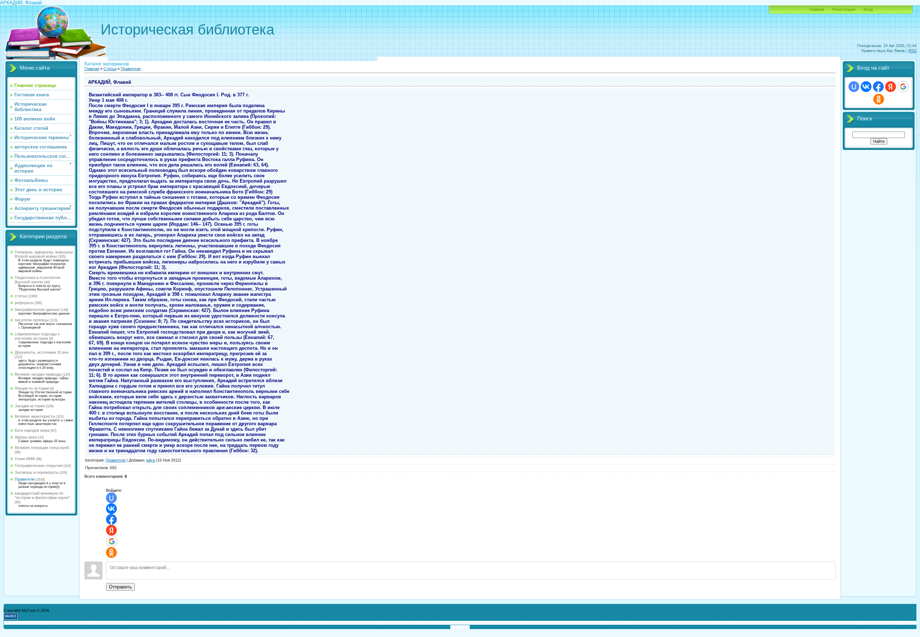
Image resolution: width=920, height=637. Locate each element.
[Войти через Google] (112, 541)
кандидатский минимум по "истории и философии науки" (42, 495)
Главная (816, 9)
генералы (12, 622)
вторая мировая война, (842, 623)
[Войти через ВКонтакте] (111, 508)
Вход (868, 9)
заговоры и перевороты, (693, 623)
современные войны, (881, 623)
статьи (21, 296)
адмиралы (32, 623)
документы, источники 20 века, (310, 623)
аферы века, (537, 623)
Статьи (110, 69)
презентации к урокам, (755, 623)
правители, (725, 623)
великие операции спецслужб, (575, 623)
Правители (24, 479)
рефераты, (115, 623)
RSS (912, 51)
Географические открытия (39, 465)
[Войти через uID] (111, 497)
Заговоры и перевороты (37, 472)
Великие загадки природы (38, 374)
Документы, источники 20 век (42, 352)
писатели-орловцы (32, 320)
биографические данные (37, 309)
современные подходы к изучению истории (37, 336)
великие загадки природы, (360, 623)
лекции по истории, (401, 623)
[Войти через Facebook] (111, 519)
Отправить (120, 587)
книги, (815, 623)
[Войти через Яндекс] (111, 530)
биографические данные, (148, 623)
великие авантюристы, (470, 623)
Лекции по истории (32, 388)
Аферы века (26, 437)
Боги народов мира (32, 430)
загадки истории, (434, 623)
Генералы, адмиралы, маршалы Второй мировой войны (44, 254)
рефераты (24, 303)
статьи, (98, 623)
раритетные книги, (792, 623)
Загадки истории (30, 406)
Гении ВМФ (25, 459)
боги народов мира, (508, 623)
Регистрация (843, 9)
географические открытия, (648, 623)
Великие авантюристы (35, 416)
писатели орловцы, (187, 623)
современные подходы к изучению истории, (244, 623)
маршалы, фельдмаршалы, (67, 623)
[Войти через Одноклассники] (111, 552)
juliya (150, 460)
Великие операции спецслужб (42, 447)
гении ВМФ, (613, 623)
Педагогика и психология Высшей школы (37, 279)
